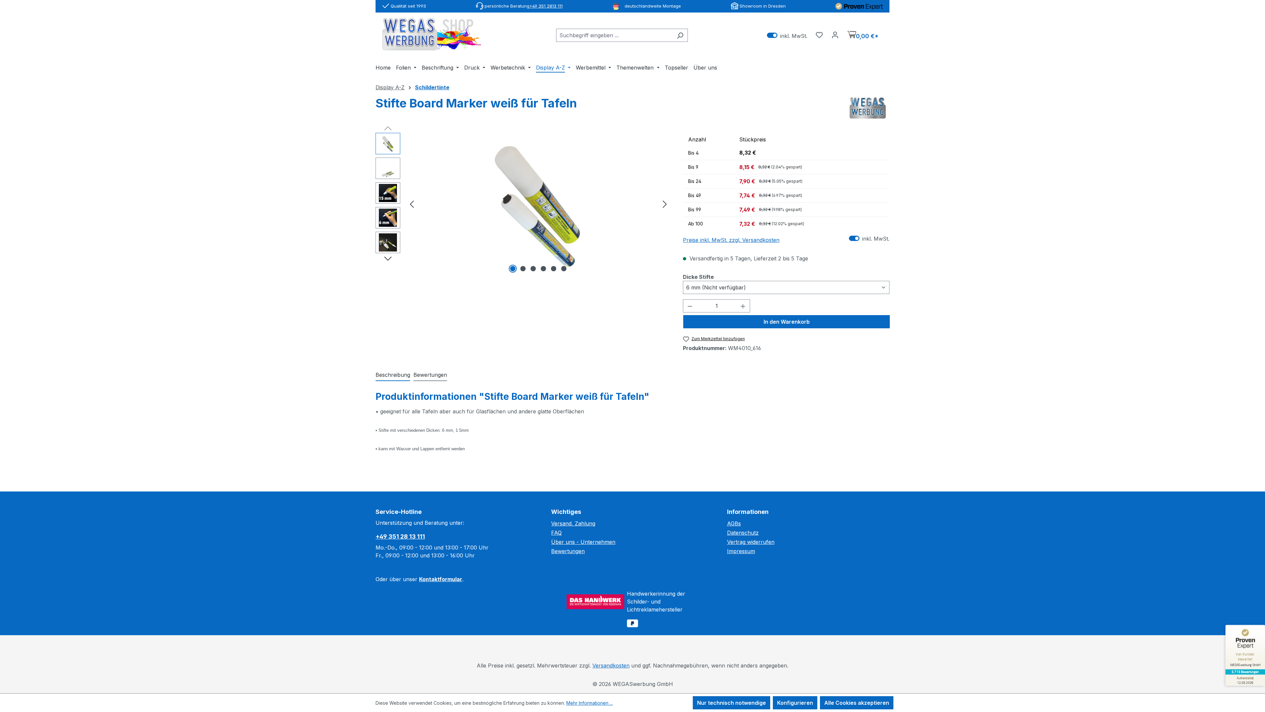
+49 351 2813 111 (546, 6)
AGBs (734, 523)
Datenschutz (743, 532)
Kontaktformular (440, 579)
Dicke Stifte (698, 276)
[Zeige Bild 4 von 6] (543, 268)
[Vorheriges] (412, 203)
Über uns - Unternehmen (583, 542)
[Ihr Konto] (835, 34)
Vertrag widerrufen (750, 542)
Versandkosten (611, 665)
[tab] (393, 375)
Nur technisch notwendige (731, 702)
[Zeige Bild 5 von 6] (553, 268)
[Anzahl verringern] (690, 305)
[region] (522, 204)
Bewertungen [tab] (430, 374)
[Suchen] (680, 35)
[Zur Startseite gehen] (431, 34)
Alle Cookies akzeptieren (856, 702)
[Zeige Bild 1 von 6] (512, 268)
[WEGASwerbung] (867, 108)
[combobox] (614, 35)
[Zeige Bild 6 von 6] (563, 268)
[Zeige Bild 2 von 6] (522, 268)
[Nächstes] (665, 203)
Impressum (741, 551)
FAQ (556, 532)
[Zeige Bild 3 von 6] (533, 268)
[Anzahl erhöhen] (743, 305)
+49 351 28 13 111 (400, 536)
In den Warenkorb (787, 321)
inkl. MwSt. (787, 35)
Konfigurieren (795, 702)
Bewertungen (568, 551)
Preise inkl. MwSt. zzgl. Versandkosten (731, 240)
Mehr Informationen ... (589, 703)
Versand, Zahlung (573, 523)
